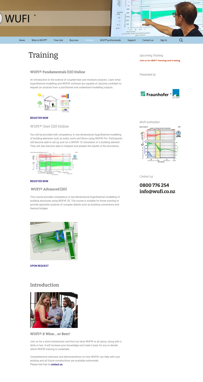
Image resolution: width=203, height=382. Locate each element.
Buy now (74, 40)
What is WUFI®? (39, 40)
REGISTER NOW (39, 117)
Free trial (58, 40)
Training (89, 40)
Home (22, 40)
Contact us (148, 40)
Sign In (163, 40)
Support (132, 40)
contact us (56, 364)
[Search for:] (181, 40)
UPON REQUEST (39, 265)
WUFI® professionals (110, 40)
